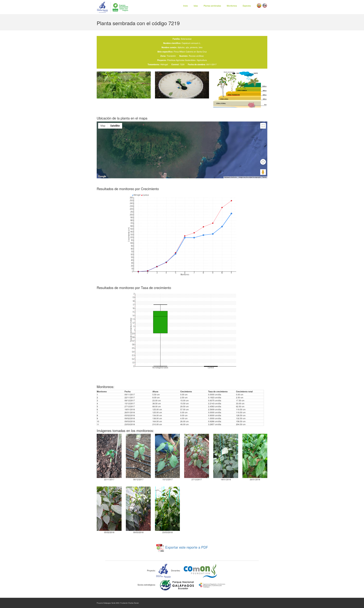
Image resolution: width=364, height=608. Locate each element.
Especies (247, 5)
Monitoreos (232, 5)
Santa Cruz (202, 51)
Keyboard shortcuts (230, 177)
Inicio (185, 5)
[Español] (259, 5)
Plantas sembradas (212, 5)
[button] (182, 148)
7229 (182, 64)
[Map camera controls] (263, 162)
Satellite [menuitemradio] (115, 125)
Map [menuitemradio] (103, 125)
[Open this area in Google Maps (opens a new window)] (102, 176)
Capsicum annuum (191, 43)
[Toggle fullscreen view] (263, 126)
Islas (196, 5)
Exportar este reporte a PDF (186, 547)
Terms (264, 177)
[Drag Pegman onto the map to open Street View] (263, 172)
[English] (264, 5)
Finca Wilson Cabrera (183, 51)
